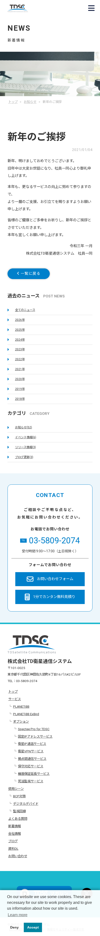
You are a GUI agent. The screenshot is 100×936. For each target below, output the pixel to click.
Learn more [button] (17, 915)
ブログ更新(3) (24, 457)
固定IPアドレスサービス (35, 736)
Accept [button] (33, 927)
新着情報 (14, 826)
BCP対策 (19, 796)
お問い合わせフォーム (55, 579)
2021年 (20, 369)
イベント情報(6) (25, 437)
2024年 (20, 339)
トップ (13, 691)
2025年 (20, 329)
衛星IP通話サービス (32, 744)
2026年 (20, 320)
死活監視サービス (30, 781)
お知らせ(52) (23, 427)
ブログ (13, 841)
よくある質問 (17, 819)
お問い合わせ (17, 856)
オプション (21, 721)
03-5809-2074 (51, 540)
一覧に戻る (29, 273)
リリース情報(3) (25, 447)
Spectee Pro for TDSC (34, 729)
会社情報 (14, 833)
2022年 (20, 359)
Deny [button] (14, 927)
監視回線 (19, 811)
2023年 (20, 349)
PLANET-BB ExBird (26, 714)
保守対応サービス (30, 766)
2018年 (20, 399)
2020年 (20, 379)
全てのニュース (25, 310)
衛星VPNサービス (30, 751)
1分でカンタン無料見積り (54, 597)
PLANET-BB (21, 706)
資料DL (13, 848)
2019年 (20, 389)
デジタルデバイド (25, 804)
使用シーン (16, 789)
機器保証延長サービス (34, 774)
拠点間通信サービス (32, 759)
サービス (14, 699)
